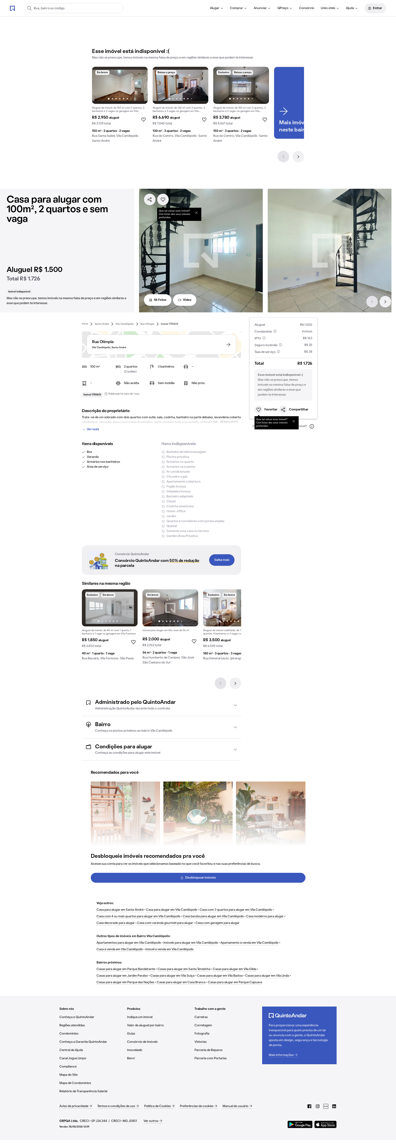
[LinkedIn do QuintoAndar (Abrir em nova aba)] (334, 1106)
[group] (120, 106)
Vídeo (187, 300)
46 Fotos (160, 300)
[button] (161, 705)
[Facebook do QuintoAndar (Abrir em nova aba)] (309, 1106)
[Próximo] (298, 156)
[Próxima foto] (140, 85)
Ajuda (350, 8)
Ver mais (93, 429)
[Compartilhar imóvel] (150, 199)
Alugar (214, 8)
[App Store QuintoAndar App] (325, 1124)
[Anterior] (283, 156)
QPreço (282, 8)
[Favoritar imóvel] (163, 199)
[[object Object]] (196, 212)
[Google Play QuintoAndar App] (300, 1124)
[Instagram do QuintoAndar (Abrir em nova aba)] (317, 1106)
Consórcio (306, 8)
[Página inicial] (12, 8)
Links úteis (328, 8)
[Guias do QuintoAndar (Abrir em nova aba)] (325, 1106)
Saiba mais (222, 560)
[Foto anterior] (99, 85)
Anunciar (260, 8)
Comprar (236, 8)
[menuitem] (217, 8)
